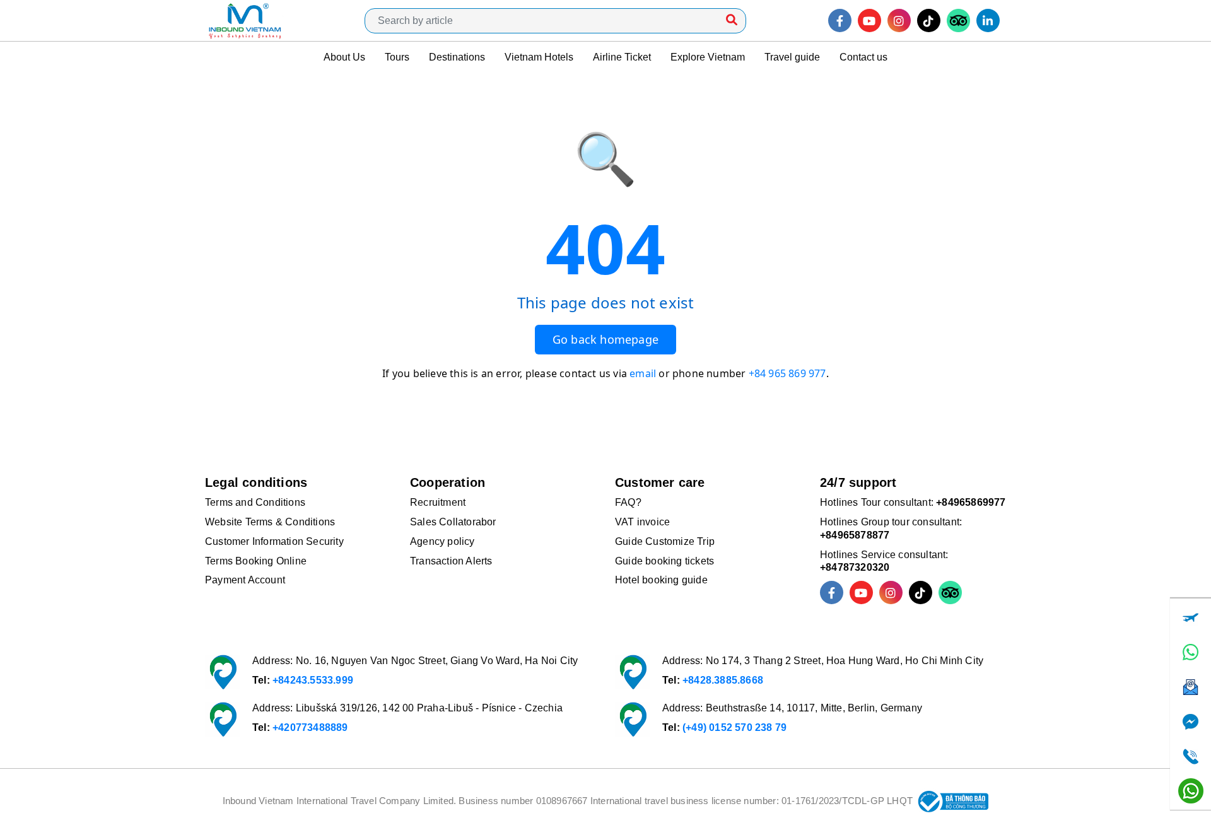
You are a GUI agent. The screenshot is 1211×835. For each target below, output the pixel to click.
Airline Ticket (622, 57)
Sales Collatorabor (453, 522)
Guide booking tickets (664, 561)
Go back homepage (605, 339)
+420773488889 (310, 727)
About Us (344, 57)
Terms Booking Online (256, 561)
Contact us (863, 57)
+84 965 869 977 (787, 373)
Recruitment (437, 502)
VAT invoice (642, 522)
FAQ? (628, 502)
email (642, 373)
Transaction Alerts (451, 561)
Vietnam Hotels (539, 57)
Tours (397, 57)
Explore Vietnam (707, 57)
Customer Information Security (274, 541)
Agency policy (442, 541)
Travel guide (792, 57)
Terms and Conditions (255, 502)
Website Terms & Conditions (270, 522)
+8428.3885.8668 (722, 680)
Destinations (457, 57)
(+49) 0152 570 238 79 (734, 727)
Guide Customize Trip (665, 541)
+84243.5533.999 (312, 680)
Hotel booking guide (661, 580)
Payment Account (245, 580)
